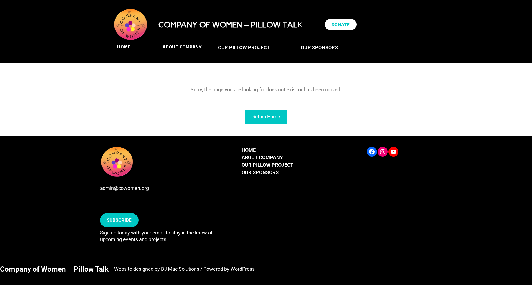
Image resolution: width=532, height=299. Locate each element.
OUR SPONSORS (260, 172)
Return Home (266, 116)
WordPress (243, 269)
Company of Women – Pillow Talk (54, 269)
